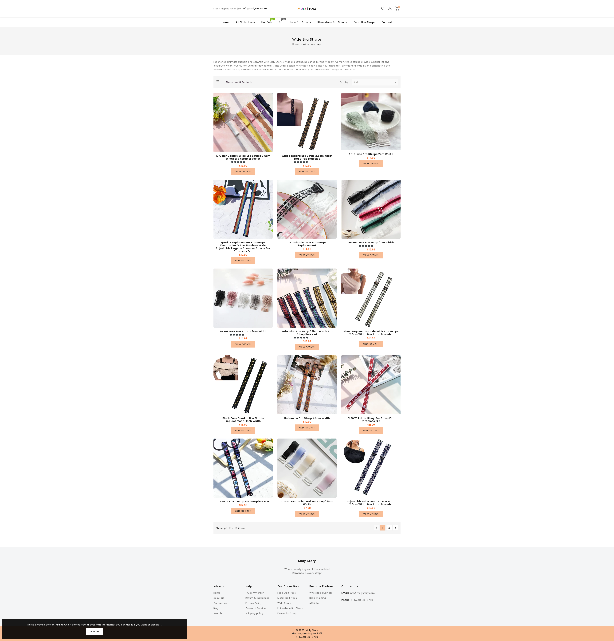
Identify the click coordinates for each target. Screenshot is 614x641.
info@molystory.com (255, 8)
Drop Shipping (317, 598)
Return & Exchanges (257, 598)
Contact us (220, 603)
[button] (238, 161)
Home (295, 44)
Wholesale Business (320, 592)
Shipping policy (254, 613)
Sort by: (344, 82)
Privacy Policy (253, 603)
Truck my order (254, 592)
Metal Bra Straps (287, 598)
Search (217, 613)
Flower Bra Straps (287, 613)
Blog (215, 608)
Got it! (94, 631)
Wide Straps (284, 603)
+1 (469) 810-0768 (362, 600)
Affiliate (314, 603)
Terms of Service (255, 608)
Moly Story (307, 561)
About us (218, 598)
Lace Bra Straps (286, 592)
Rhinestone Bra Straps (290, 608)
